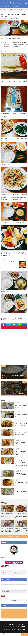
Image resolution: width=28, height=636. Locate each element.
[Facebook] (3, 324)
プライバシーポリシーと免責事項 (17, 626)
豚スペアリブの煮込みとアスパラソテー (21, 443)
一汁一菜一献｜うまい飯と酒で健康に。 (17, 629)
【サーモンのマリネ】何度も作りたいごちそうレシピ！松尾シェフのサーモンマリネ (7, 515)
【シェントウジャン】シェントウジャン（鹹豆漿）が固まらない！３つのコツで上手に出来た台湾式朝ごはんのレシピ (21, 464)
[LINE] (19, 324)
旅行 (8, 6)
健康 (11, 6)
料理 (5, 6)
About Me (16, 6)
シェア (11, 635)
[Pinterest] (14, 327)
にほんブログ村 (4, 573)
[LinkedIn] (24, 324)
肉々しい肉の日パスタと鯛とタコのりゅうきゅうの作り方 (21, 484)
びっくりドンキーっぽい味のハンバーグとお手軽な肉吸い (21, 434)
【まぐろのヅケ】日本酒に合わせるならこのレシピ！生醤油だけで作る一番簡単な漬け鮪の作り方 (21, 515)
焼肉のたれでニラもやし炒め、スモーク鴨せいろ (21, 424)
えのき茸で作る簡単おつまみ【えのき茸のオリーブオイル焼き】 (21, 453)
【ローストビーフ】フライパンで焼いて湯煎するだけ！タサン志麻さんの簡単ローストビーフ (7, 530)
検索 (3, 595)
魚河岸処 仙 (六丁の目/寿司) (8, 261)
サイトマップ (6, 626)
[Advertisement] (14, 346)
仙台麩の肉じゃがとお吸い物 (21, 415)
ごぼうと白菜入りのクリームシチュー (21, 406)
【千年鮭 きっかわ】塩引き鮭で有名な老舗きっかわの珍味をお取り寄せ (21, 530)
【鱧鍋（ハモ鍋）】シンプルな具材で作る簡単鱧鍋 (21, 474)
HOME (3, 9)
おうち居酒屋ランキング (6, 568)
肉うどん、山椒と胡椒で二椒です (21, 492)
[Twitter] (8, 324)
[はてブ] (14, 324)
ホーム (2, 6)
